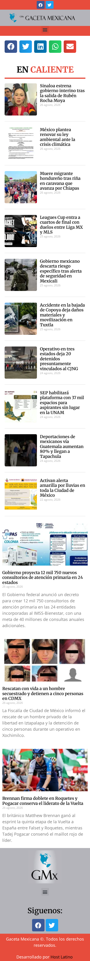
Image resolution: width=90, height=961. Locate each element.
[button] (45, 30)
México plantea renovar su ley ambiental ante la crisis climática (57, 137)
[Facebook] (41, 5)
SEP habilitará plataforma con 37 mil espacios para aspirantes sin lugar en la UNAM (62, 402)
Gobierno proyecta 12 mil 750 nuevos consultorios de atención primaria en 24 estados (42, 577)
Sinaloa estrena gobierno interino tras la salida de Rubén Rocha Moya (62, 93)
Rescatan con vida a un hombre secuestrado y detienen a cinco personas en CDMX (42, 693)
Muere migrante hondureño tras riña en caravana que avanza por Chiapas (60, 181)
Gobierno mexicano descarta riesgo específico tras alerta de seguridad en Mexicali (61, 271)
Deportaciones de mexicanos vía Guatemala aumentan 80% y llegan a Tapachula (62, 446)
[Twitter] (50, 5)
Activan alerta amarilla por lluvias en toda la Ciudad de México (62, 488)
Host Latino (62, 957)
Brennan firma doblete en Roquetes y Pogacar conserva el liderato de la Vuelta (42, 801)
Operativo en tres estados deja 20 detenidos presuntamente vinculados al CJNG (59, 358)
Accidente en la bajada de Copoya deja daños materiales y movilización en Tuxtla (62, 314)
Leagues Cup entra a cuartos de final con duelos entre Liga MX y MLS (61, 225)
